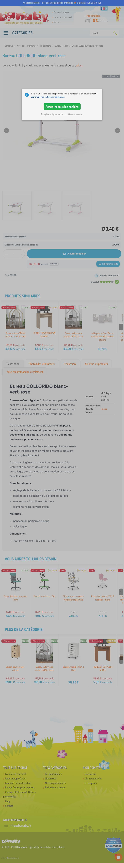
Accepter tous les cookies (62, 106)
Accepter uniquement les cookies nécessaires (62, 114)
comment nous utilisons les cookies (47, 96)
